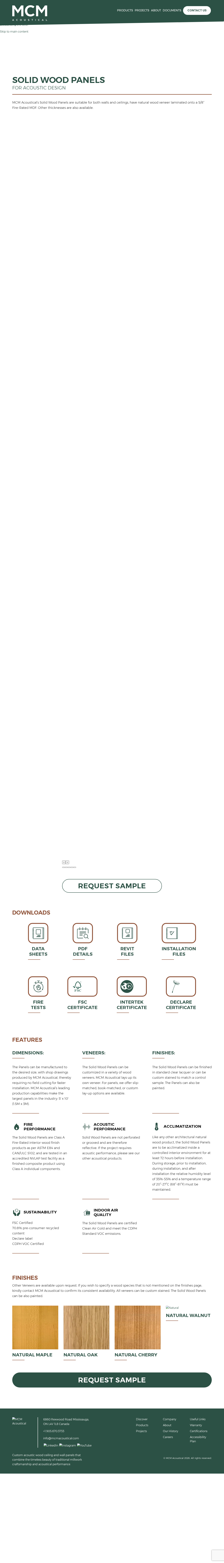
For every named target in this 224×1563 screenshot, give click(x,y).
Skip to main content (14, 31)
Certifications (198, 1431)
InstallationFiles (179, 951)
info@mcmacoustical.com (61, 1438)
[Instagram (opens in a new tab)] (67, 1445)
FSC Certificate (82, 1004)
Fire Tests (38, 1004)
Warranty (196, 1425)
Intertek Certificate (132, 1004)
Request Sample (112, 885)
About (156, 10)
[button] (63, 867)
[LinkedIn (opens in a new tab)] (50, 1445)
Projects (142, 10)
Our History (170, 1431)
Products (125, 10)
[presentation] (64, 862)
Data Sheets (38, 951)
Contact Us (196, 10)
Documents (172, 10)
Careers (168, 1437)
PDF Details (83, 951)
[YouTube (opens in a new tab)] (84, 1445)
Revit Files (127, 951)
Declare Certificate (181, 1004)
